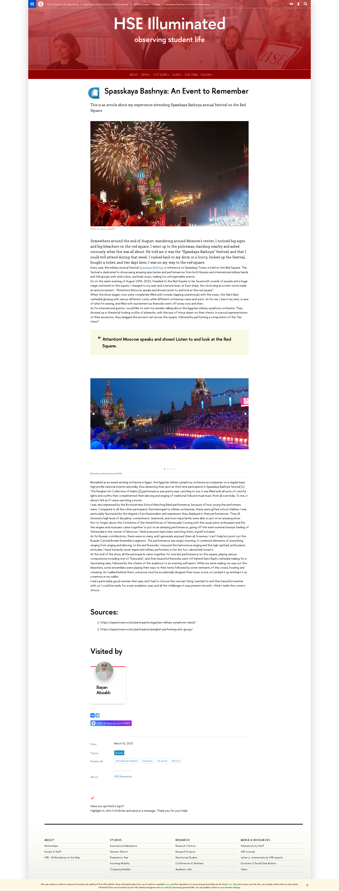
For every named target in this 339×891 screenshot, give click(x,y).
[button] (93, 414)
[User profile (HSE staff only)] (298, 4)
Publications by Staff (252, 845)
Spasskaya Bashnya (151, 267)
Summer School (118, 851)
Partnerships (51, 845)
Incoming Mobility (120, 863)
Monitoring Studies (186, 857)
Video (244, 869)
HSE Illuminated (170, 23)
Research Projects (185, 851)
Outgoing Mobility (120, 869)
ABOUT (49, 840)
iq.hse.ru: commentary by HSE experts (262, 857)
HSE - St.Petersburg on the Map (62, 857)
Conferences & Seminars (189, 863)
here (167, 884)
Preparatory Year (119, 857)
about (133, 74)
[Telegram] (97, 715)
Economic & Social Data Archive (258, 863)
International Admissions (123, 845)
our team (191, 74)
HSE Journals (248, 851)
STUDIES (116, 840)
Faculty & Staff (52, 851)
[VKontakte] (92, 715)
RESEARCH (183, 840)
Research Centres (185, 845)
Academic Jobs (184, 869)
